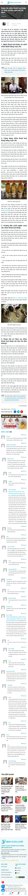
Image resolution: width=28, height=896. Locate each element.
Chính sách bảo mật (5, 874)
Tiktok (17, 873)
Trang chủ (3, 16)
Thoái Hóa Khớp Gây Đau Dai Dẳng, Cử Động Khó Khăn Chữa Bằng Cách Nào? (20, 809)
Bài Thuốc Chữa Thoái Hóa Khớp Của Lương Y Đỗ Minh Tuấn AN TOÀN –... (7, 828)
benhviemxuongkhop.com (14, 886)
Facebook (18, 868)
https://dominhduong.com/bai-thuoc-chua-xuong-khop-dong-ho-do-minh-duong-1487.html (16, 618)
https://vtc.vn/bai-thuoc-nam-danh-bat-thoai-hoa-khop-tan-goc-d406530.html (16, 493)
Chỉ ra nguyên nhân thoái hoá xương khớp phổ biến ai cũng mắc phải (14, 70)
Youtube (18, 870)
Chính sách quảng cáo (6, 872)
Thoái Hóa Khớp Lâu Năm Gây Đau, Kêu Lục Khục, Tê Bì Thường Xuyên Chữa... (7, 790)
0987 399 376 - (6, 860)
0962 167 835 (14, 860)
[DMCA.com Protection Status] (20, 877)
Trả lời (24, 434)
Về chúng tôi (4, 866)
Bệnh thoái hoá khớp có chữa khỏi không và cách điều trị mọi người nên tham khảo (14, 398)
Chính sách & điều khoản (6, 877)
